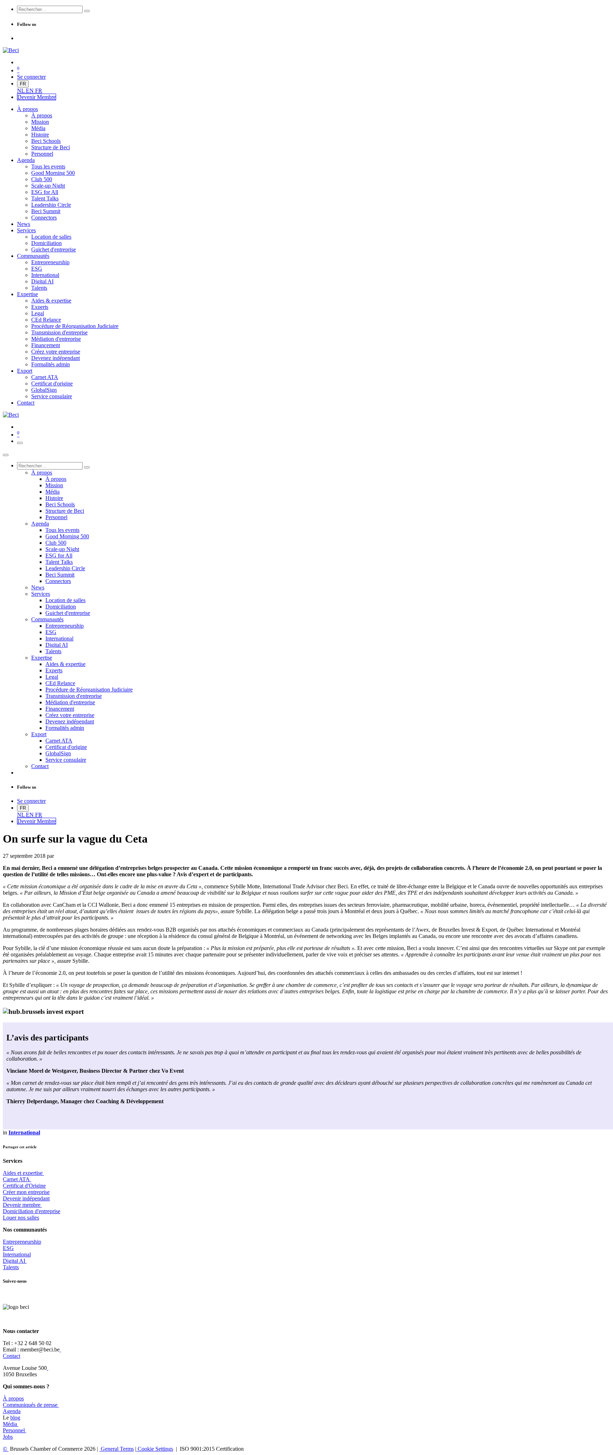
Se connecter (31, 77)
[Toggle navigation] (20, 443)
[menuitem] (21, 91)
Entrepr (22, 1242)
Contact (11, 1356)
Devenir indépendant (26, 1198)
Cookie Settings (154, 1449)
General (116, 1449)
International (17, 1254)
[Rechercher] (87, 11)
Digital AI (14, 1261)
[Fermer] (6, 455)
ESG (8, 1248)
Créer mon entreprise (26, 1192)
